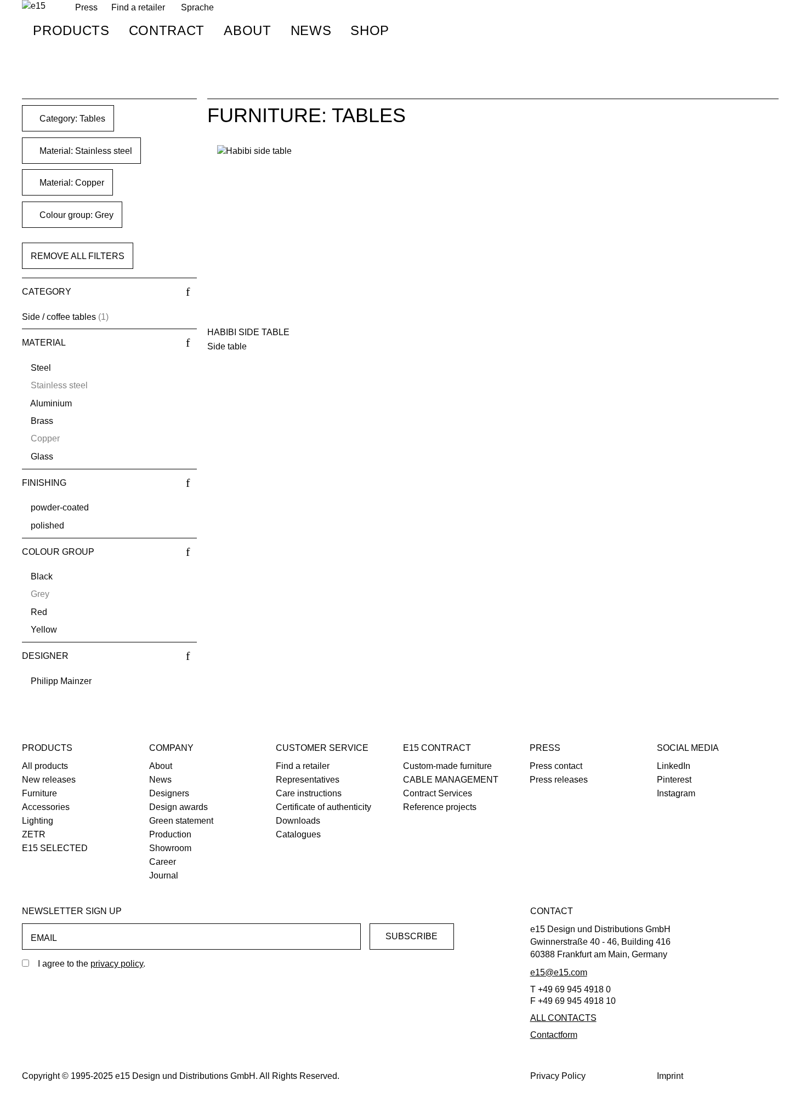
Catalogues (298, 834)
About (247, 30)
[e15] (34, 6)
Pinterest (674, 779)
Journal (163, 875)
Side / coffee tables (59, 316)
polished (47, 525)
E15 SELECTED (55, 848)
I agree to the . (91, 963)
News (311, 30)
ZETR (34, 834)
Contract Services (437, 793)
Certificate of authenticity (323, 807)
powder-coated (60, 507)
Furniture (39, 793)
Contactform (553, 1034)
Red (39, 612)
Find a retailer (138, 7)
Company (171, 748)
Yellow (44, 629)
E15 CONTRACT (437, 748)
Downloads (298, 820)
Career (162, 861)
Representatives (307, 779)
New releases (49, 779)
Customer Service (322, 748)
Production (170, 834)
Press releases (559, 779)
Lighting (37, 820)
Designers (169, 793)
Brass (42, 421)
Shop (369, 30)
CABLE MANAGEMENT (450, 779)
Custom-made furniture (447, 766)
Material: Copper (70, 182)
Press (545, 748)
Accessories (46, 807)
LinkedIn (673, 766)
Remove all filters (77, 256)
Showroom (170, 848)
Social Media (688, 748)
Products (71, 30)
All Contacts (563, 1018)
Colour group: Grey (75, 215)
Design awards (178, 807)
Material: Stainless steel (84, 151)
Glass (42, 456)
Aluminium (51, 403)
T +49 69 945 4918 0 (570, 989)
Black (42, 576)
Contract (167, 30)
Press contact (556, 766)
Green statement (181, 820)
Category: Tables (71, 118)
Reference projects (439, 807)
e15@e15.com (558, 972)
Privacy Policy (558, 1076)
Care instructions (309, 793)
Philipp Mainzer (61, 681)
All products (45, 766)
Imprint (670, 1076)
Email (44, 938)
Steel (41, 367)
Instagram (676, 793)
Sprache (197, 7)
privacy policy (116, 963)
